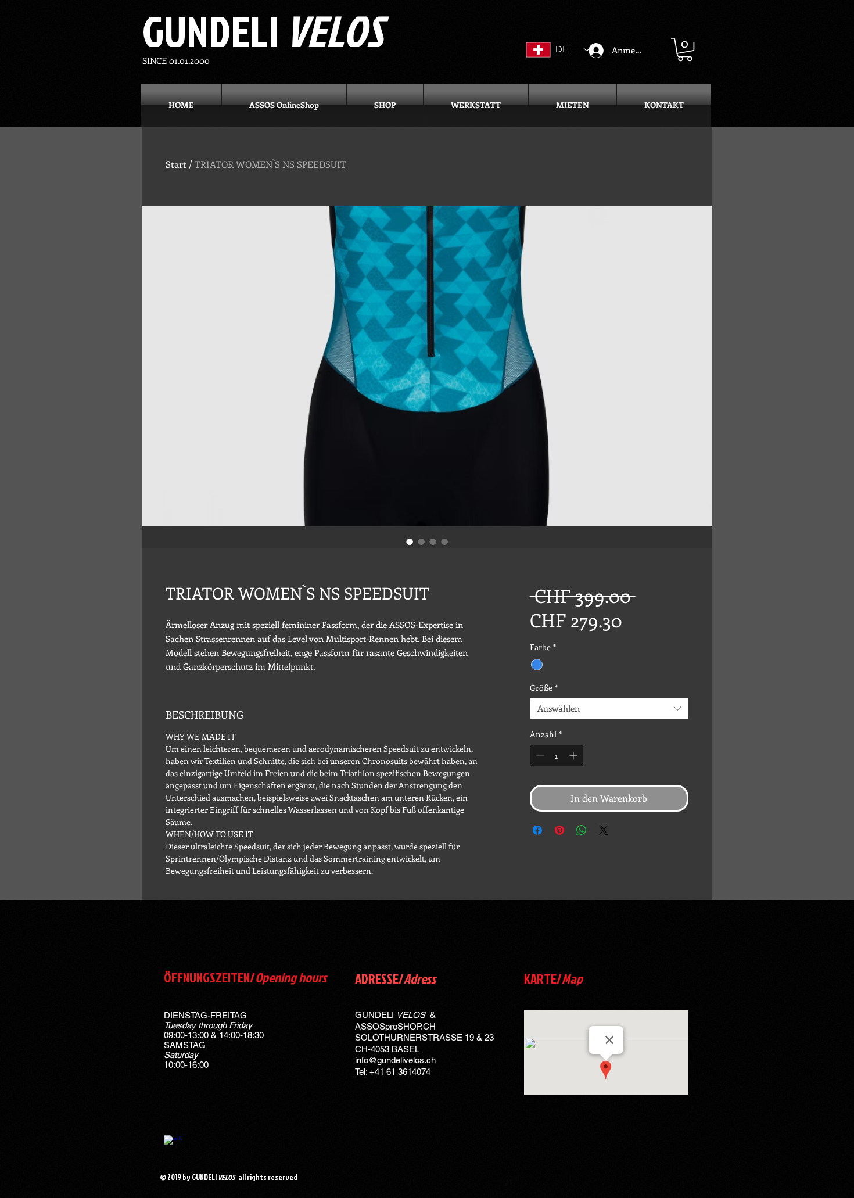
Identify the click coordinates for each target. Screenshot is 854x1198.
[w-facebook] (173, 1144)
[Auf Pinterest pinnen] (559, 830)
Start (176, 164)
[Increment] (574, 755)
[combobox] (609, 709)
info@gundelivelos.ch (395, 1060)
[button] (685, 49)
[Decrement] (539, 755)
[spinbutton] (556, 755)
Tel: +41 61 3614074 (392, 1072)
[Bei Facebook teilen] (537, 830)
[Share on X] (604, 830)
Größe (544, 688)
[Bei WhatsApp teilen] (582, 830)
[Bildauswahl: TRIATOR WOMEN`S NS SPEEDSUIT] (409, 541)
